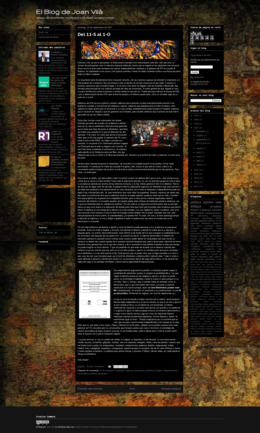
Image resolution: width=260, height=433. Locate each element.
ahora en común (213, 241)
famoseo (212, 296)
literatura (215, 306)
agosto (200, 148)
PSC (219, 239)
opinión (208, 202)
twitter (203, 331)
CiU (203, 267)
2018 (196, 123)
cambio (193, 231)
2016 (196, 170)
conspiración (205, 284)
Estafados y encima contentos (59, 53)
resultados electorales (201, 228)
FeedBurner (198, 77)
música (218, 311)
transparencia (210, 329)
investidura (209, 226)
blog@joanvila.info (199, 84)
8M (220, 262)
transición (201, 329)
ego (219, 249)
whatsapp (217, 331)
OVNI (216, 272)
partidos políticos (207, 220)
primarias (207, 321)
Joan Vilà (50, 427)
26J (217, 262)
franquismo (202, 299)
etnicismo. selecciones (199, 296)
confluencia (195, 249)
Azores (209, 264)
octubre (200, 135)
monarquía (207, 218)
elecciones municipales (200, 294)
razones (212, 324)
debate (192, 289)
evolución (194, 252)
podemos (217, 223)
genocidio (211, 299)
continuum (206, 287)
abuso (219, 279)
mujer (206, 311)
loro (220, 306)
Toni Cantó (199, 277)
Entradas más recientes (90, 388)
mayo (199, 156)
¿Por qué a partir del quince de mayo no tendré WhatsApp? (59, 81)
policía (209, 319)
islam (192, 306)
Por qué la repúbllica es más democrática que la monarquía (59, 161)
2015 (196, 174)
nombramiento (202, 314)
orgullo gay (212, 314)
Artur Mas (201, 264)
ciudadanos (195, 246)
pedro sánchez (197, 259)
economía (204, 231)
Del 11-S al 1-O (94, 34)
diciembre (201, 131)
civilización (194, 284)
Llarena (210, 272)
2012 (196, 186)
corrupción (209, 249)
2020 (196, 119)
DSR (207, 267)
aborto (214, 279)
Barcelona (217, 264)
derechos (150, 370)
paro (213, 316)
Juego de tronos (201, 272)
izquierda (198, 306)
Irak (220, 269)
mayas (202, 309)
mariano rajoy (203, 234)
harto (219, 299)
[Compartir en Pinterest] (126, 366)
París (192, 241)
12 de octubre (198, 262)
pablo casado (195, 316)
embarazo (217, 294)
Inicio (132, 388)
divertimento (194, 292)
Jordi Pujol (211, 239)
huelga (205, 304)
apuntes (194, 220)
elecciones (203, 215)
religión (218, 324)
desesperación (216, 289)
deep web (203, 289)
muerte (200, 311)
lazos (204, 306)
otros (219, 314)
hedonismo (194, 301)
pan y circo (206, 316)
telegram (193, 329)
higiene (206, 301)
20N (213, 262)
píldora (218, 226)
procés (204, 324)
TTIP (192, 277)
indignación (216, 231)
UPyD (213, 277)
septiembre (202, 139)
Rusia (219, 274)
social (218, 259)
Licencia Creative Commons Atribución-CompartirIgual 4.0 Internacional (106, 427)
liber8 (209, 306)
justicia (193, 234)
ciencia (214, 282)
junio (198, 152)
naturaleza (203, 257)
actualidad (119, 370)
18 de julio (208, 262)
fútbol (219, 252)
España (158, 370)
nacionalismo (83, 374)
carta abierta (215, 244)
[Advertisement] (54, 204)
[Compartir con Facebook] (123, 366)
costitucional (216, 287)
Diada (219, 228)
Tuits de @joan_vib (48, 232)
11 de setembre (106, 370)
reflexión (216, 209)
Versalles (200, 279)
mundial (212, 311)
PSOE (218, 218)
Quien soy (43, 32)
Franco (199, 226)
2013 (196, 182)
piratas (202, 319)
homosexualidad (196, 304)
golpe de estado (198, 254)
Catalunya (129, 370)
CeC (200, 267)
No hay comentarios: (96, 366)
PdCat (200, 241)
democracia (140, 370)
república (194, 236)
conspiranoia (216, 284)
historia (194, 209)
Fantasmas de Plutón (49, 37)
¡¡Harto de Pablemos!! (56, 132)
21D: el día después (56, 107)
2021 (196, 115)
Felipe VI (208, 269)
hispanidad (217, 301)
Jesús (192, 272)
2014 (196, 178)
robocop (193, 326)
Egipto (212, 267)
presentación (195, 321)
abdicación (207, 279)
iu (209, 254)
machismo (194, 309)
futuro (212, 252)
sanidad (201, 326)
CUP (219, 236)
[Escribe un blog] (117, 366)
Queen (207, 274)
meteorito (193, 311)
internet (218, 304)
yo (191, 262)
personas (193, 319)
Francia (215, 269)
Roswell (214, 274)
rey (201, 236)
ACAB (192, 264)
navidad (193, 314)
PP (191, 215)
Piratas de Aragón (197, 274)
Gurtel (201, 239)
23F (210, 236)
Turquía (207, 277)
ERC (192, 226)
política (93, 374)
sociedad (209, 326)
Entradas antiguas (171, 388)
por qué (218, 319)
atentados (204, 244)
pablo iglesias (215, 257)
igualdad (212, 304)
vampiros (209, 331)
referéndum (103, 374)
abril (198, 160)
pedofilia (218, 316)
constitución (194, 287)
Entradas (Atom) (135, 398)
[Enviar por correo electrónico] (114, 366)
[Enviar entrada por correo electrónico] (109, 366)
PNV (219, 272)
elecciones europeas (212, 292)
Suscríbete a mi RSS (201, 55)
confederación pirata (212, 246)
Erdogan (218, 267)
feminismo (204, 252)
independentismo (170, 370)
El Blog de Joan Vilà (69, 11)
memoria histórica (214, 309)
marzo (199, 164)
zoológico (209, 334)
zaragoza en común (197, 334)
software (218, 326)
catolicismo (207, 282)
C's (215, 236)
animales (194, 244)
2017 (196, 127)
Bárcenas (194, 267)
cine (219, 282)
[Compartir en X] (120, 366)
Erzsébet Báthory (197, 269)
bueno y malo (196, 282)
